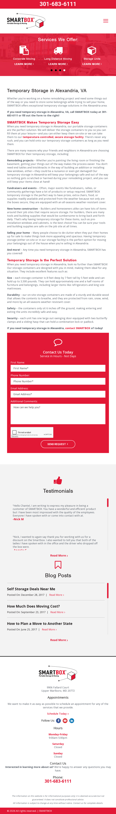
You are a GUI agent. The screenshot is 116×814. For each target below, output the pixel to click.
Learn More (23, 64)
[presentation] (32, 432)
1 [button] (51, 70)
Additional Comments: (24, 401)
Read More (58, 555)
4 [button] (64, 70)
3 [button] (60, 70)
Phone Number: (20, 375)
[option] (24, 56)
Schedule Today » (58, 713)
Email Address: (19, 388)
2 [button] (55, 70)
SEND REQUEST (56, 444)
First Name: (18, 362)
